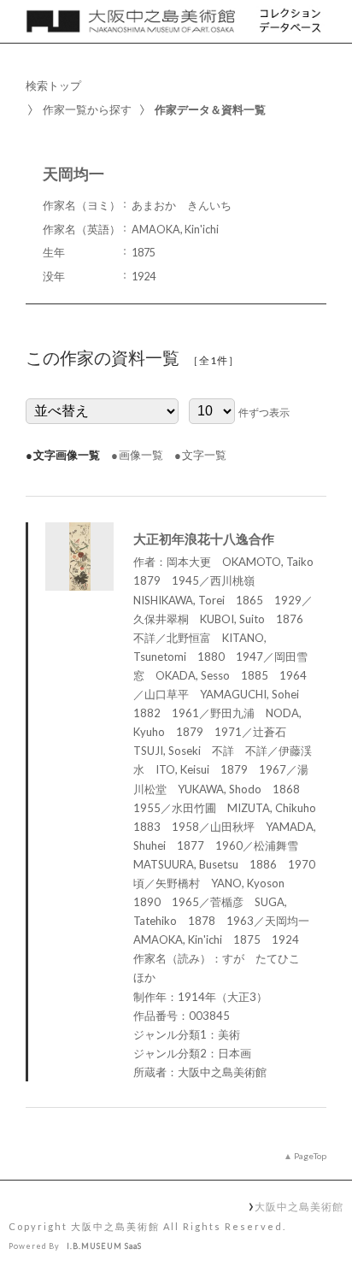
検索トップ (53, 85)
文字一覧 (204, 455)
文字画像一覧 (66, 455)
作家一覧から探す (87, 109)
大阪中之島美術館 (299, 1206)
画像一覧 (141, 455)
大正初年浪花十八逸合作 (203, 538)
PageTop (310, 1156)
